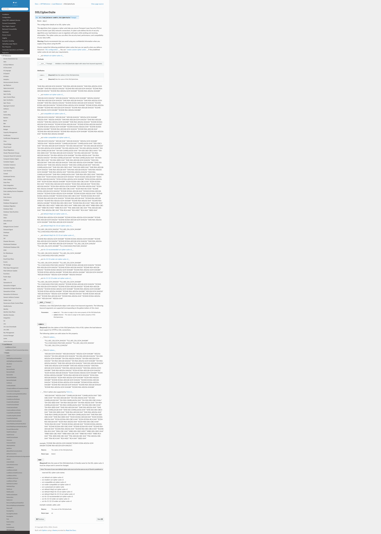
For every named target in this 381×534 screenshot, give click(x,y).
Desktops (6, 232)
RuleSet (9, 524)
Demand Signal (8, 229)
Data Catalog (7, 179)
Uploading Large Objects (9, 44)
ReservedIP (9, 508)
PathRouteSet (10, 491)
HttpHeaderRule (11, 445)
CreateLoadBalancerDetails (14, 410)
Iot (4, 321)
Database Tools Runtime (10, 212)
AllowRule (9, 363)
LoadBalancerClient (10, 347)
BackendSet (10, 374)
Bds (4, 123)
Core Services (7, 170)
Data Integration (8, 185)
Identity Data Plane (9, 312)
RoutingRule (10, 516)
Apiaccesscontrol (8, 88)
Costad (5, 173)
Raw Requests (6, 47)
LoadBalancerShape (12, 481)
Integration (6, 318)
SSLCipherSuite (11, 530)
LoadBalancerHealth (12, 470)
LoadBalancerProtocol (12, 478)
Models (7, 353)
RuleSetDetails (10, 527)
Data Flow (6, 182)
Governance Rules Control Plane (13, 303)
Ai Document (7, 67)
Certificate (9, 383)
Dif (4, 238)
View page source (97, 4)
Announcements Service (10, 82)
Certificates (6, 135)
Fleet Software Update (10, 271)
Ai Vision (6, 76)
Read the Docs (71, 530)
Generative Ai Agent (9, 285)
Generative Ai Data (9, 291)
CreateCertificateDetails (13, 402)
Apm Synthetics (8, 100)
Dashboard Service (9, 176)
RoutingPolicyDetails (12, 513)
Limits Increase (8, 341)
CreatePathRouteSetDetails (14, 412)
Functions (6, 274)
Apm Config (7, 94)
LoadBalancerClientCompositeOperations (16, 350)
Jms (4, 324)
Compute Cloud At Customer (12, 156)
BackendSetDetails (11, 377)
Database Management (10, 203)
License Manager (8, 335)
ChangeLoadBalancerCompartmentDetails (17, 388)
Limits (5, 338)
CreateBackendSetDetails (13, 399)
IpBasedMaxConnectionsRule (14, 451)
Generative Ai (7, 282)
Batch (5, 120)
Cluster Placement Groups (11, 153)
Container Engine (8, 162)
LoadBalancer (10, 467)
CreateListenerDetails (12, 407)
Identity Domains (8, 315)
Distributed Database (9, 244)
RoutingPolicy (10, 511)
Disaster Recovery (8, 241)
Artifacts (6, 109)
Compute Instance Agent (11, 159)
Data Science (7, 197)
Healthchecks (7, 306)
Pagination (5, 52)
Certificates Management (11, 138)
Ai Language (7, 70)
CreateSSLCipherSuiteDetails (14, 421)
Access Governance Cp (10, 59)
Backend (9, 366)
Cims (4, 141)
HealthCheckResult (12, 432)
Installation (5, 14)
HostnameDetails (11, 442)
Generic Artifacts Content (11, 297)
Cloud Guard (7, 147)
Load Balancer (7, 344)
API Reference (6, 56)
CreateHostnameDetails (13, 404)
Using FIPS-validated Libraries (11, 20)
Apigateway (7, 91)
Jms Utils (6, 329)
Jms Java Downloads (9, 326)
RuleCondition (10, 521)
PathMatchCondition (12, 483)
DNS (4, 250)
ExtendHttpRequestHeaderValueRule (16, 423)
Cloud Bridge (7, 144)
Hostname (9, 440)
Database (6, 200)
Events (5, 262)
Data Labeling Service (10, 188)
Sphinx (44, 530)
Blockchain (6, 126)
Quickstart (5, 32)
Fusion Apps (7, 276)
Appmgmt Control (8, 106)
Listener (9, 459)
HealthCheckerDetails (12, 437)
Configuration (6, 17)
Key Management (8, 332)
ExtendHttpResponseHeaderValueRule (17, 426)
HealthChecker (10, 434)
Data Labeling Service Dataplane (13, 191)
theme (55, 530)
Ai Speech (6, 73)
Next (99, 519)
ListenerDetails (10, 462)
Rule (8, 519)
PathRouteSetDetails (12, 494)
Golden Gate (7, 300)
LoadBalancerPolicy (12, 475)
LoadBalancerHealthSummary (14, 472)
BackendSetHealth (11, 380)
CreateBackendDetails (12, 396)
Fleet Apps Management (10, 268)
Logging (4, 38)
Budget (5, 129)
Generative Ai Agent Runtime (12, 288)
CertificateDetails (11, 385)
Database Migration (9, 206)
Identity (5, 309)
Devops (5, 235)
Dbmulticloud (7, 221)
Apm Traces (7, 103)
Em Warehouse (8, 253)
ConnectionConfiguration (13, 391)
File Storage (7, 265)
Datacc (5, 215)
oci (15, 2)
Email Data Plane (8, 259)
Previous (41, 519)
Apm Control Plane (9, 97)
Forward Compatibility (9, 23)
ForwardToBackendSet (12, 429)
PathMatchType (11, 486)
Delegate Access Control (10, 226)
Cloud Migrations (8, 150)
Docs (36, 4)
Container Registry (9, 168)
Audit (5, 112)
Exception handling (8, 41)
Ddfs (4, 223)
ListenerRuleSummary (12, 464)
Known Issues (6, 35)
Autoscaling (7, 114)
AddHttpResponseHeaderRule (14, 361)
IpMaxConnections (11, 453)
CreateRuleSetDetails (12, 418)
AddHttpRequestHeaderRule (14, 358)
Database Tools (8, 209)
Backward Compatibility (9, 29)
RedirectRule (10, 497)
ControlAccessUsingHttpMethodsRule (16, 393)
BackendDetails (11, 369)
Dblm (5, 218)
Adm (4, 62)
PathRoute (9, 489)
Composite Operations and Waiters (13, 50)
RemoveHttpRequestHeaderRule (15, 502)
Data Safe (6, 194)
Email (5, 256)
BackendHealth (11, 372)
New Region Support (8, 26)
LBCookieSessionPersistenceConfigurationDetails (18, 456)
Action (8, 355)
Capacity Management (10, 132)
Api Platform (7, 85)
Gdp (4, 279)
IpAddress (9, 448)
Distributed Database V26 (11, 247)
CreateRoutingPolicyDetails (14, 415)
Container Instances (9, 165)
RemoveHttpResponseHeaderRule (15, 505)
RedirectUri (10, 500)
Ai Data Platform (8, 64)
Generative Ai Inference (10, 294)
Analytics (6, 79)
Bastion (5, 117)
